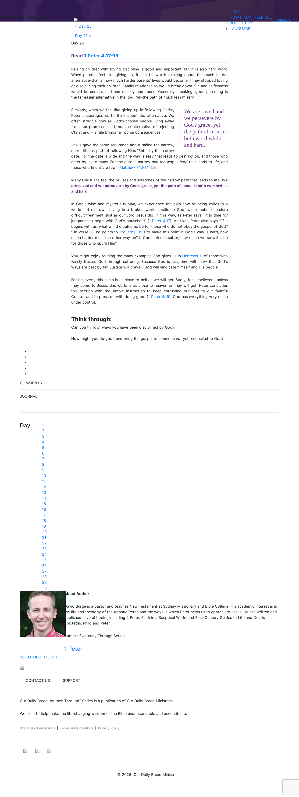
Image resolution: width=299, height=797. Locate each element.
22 (44, 543)
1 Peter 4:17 (159, 220)
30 (44, 588)
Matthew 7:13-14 (134, 167)
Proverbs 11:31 (132, 232)
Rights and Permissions (37, 728)
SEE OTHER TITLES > (39, 657)
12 (44, 487)
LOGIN (278, 20)
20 (44, 531)
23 (44, 548)
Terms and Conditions (76, 728)
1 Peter (73, 648)
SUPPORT (71, 680)
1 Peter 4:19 (158, 296)
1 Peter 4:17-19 (101, 56)
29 (44, 582)
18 (44, 520)
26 (44, 565)
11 (43, 481)
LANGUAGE (240, 28)
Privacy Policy (109, 728)
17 (44, 515)
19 (44, 526)
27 (44, 571)
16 (44, 509)
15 (44, 503)
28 (44, 576)
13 (44, 492)
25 (44, 560)
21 (44, 537)
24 (44, 554)
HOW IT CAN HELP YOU (251, 17)
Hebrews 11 (192, 255)
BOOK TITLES (241, 23)
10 (44, 475)
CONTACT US (38, 680)
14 (44, 498)
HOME (235, 11)
